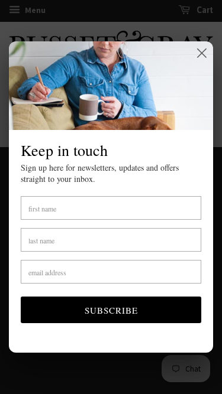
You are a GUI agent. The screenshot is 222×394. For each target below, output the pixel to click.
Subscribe (111, 310)
